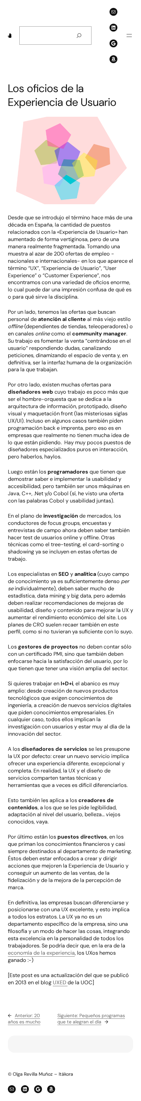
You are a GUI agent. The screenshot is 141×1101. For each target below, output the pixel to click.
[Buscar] (79, 35)
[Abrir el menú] (129, 35)
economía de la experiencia (41, 952)
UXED (60, 982)
